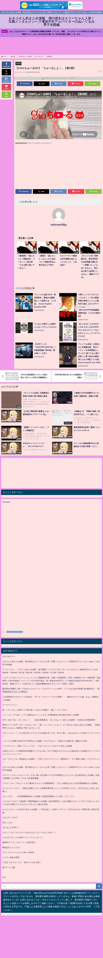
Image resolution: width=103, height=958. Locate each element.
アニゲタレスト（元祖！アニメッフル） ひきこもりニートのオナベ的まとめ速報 (37, 746)
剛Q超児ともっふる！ (11, 847)
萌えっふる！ (8, 822)
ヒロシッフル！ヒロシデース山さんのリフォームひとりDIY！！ (29, 832)
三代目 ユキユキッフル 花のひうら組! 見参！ (22, 862)
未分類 (18, 63)
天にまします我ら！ (10, 827)
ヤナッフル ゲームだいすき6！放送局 (18, 852)
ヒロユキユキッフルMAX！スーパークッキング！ (23, 837)
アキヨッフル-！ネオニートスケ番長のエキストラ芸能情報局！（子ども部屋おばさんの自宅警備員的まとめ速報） (50, 783)
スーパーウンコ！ (9, 705)
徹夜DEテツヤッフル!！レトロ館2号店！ (19, 842)
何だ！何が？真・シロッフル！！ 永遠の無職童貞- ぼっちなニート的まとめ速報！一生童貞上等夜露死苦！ (49, 720)
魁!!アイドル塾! (8, 867)
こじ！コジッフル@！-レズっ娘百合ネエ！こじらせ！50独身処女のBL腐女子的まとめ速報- (41, 715)
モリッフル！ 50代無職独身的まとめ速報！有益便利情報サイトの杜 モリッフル (38, 796)
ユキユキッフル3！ (10, 817)
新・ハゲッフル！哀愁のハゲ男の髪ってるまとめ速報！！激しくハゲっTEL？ (35, 710)
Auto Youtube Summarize (39, 143)
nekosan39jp (59, 224)
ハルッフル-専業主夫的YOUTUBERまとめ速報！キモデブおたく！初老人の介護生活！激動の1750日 (44, 741)
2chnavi (6, 502)
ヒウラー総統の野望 (10, 857)
